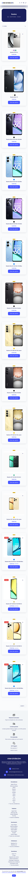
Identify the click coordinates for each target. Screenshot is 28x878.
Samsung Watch (14, 826)
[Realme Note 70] (14, 81)
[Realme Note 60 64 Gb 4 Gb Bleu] (14, 166)
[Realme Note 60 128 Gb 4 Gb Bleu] (14, 251)
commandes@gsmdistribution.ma (15, 771)
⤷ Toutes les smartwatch (14, 836)
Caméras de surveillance (14, 861)
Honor (14, 800)
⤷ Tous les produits (14, 865)
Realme (14, 789)
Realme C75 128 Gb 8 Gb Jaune (14, 435)
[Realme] (14, 67)
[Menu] (25, 2)
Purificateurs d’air (14, 863)
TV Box (14, 855)
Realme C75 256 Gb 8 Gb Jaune (14, 350)
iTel (14, 797)
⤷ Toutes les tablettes (14, 817)
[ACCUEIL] (7, 16)
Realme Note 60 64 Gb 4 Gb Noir (14, 139)
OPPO (14, 787)
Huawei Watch (14, 828)
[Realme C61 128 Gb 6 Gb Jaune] (14, 504)
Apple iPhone (14, 784)
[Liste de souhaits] (21, 2)
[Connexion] (19, 2)
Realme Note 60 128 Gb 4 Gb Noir (14, 223)
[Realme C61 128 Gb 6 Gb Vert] (14, 462)
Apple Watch (14, 824)
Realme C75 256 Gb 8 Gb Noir (14, 308)
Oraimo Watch (14, 834)
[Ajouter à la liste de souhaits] (23, 34)
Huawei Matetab (14, 814)
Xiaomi (14, 790)
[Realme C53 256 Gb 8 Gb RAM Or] (14, 631)
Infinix (14, 795)
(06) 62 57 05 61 (15, 768)
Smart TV (14, 853)
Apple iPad (14, 811)
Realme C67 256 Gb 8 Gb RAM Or (14, 603)
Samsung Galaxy (14, 786)
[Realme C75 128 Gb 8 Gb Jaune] (14, 420)
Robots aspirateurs (14, 858)
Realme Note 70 (14, 97)
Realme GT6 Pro (14, 52)
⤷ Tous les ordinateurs (14, 846)
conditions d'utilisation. (21, 872)
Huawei (14, 792)
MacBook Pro (14, 843)
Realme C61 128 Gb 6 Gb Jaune (14, 519)
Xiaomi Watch (14, 829)
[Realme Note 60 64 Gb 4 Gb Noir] (14, 124)
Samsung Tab (14, 812)
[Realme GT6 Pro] (14, 40)
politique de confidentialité (7, 872)
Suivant (22, 705)
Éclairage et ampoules (14, 860)
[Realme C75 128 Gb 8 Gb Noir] (14, 377)
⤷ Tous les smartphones (14, 803)
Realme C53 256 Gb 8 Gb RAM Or (14, 646)
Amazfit (14, 832)
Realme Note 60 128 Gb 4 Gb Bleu (14, 266)
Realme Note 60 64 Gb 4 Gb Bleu (14, 181)
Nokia (14, 794)
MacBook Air (14, 844)
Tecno (14, 799)
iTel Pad (14, 815)
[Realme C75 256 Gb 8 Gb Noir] (14, 293)
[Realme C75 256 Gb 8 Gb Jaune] (14, 335)
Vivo (14, 802)
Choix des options (14, 57)
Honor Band (14, 831)
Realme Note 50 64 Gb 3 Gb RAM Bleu (14, 561)
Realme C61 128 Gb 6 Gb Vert (14, 477)
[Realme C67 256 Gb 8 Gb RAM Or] (14, 588)
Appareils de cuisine (14, 857)
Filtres (5, 26)
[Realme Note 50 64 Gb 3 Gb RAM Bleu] (14, 546)
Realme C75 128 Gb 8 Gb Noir (14, 392)
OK (14, 875)
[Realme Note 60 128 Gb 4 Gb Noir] (14, 209)
